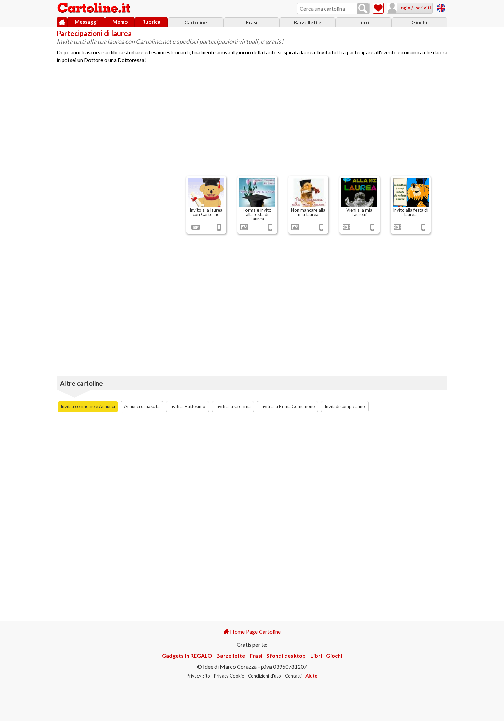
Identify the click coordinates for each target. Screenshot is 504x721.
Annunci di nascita (142, 406)
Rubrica (151, 21)
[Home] (62, 22)
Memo (120, 21)
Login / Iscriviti (414, 7)
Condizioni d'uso (264, 676)
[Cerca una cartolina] (363, 8)
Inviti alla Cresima (233, 406)
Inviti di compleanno (345, 406)
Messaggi (86, 21)
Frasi (251, 22)
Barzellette (307, 22)
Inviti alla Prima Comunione (287, 406)
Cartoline (195, 22)
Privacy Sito (198, 676)
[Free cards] (441, 7)
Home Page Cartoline (255, 631)
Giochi (419, 22)
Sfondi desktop (286, 655)
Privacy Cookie (229, 676)
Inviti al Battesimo (187, 406)
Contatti (293, 676)
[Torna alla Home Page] (94, 8)
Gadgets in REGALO (187, 655)
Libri (363, 22)
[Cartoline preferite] (378, 8)
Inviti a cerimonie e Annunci (88, 406)
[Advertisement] (252, 122)
